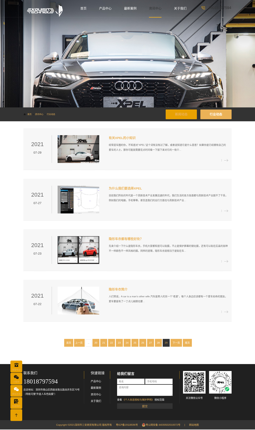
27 (150, 342)
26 (142, 342)
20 (96, 342)
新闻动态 (181, 114)
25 (135, 342)
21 (103, 342)
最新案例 (130, 8)
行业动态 (216, 114)
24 (127, 342)
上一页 (79, 342)
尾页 (187, 342)
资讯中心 (155, 8)
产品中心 (105, 8)
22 (111, 342)
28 (158, 342)
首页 (83, 8)
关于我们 (180, 8)
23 (119, 342)
